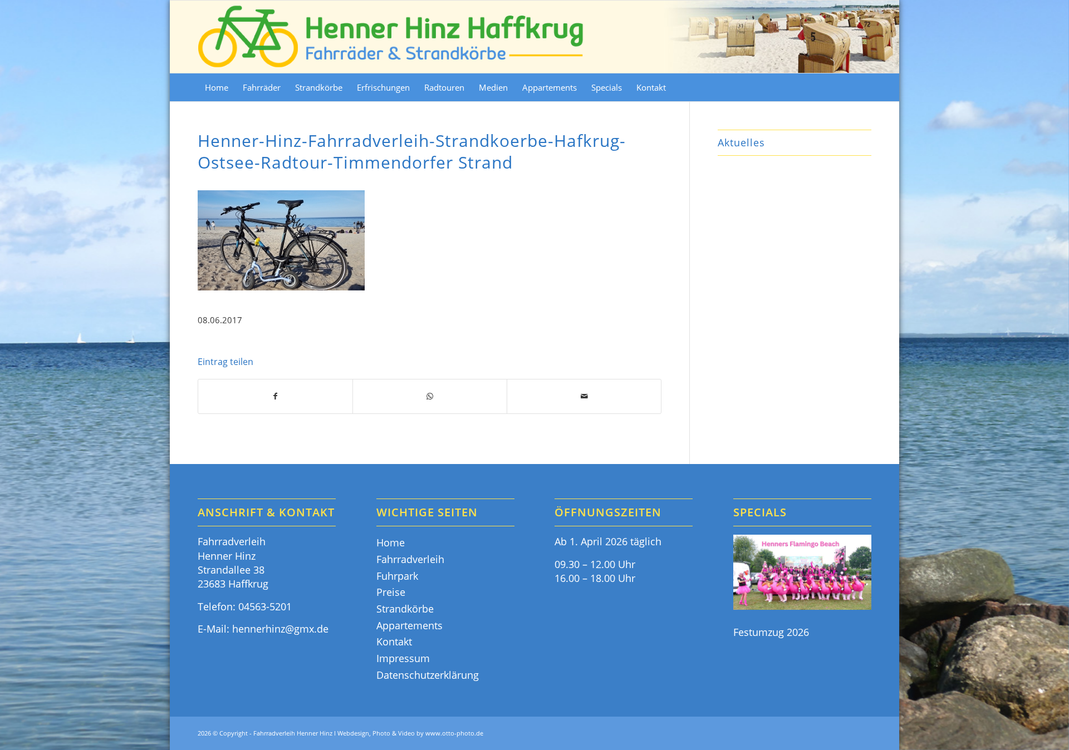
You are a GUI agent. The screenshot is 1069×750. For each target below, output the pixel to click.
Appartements (409, 625)
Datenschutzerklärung (427, 675)
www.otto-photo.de (454, 733)
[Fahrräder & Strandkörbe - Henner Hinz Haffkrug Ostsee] (391, 37)
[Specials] (802, 574)
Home (390, 542)
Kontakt (394, 641)
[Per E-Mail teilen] (584, 396)
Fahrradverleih (410, 559)
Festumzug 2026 (771, 632)
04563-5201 (265, 606)
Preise (390, 592)
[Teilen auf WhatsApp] (430, 396)
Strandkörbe (405, 608)
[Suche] (864, 87)
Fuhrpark (397, 576)
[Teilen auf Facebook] (275, 396)
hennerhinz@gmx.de (280, 628)
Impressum (403, 658)
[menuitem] (217, 87)
